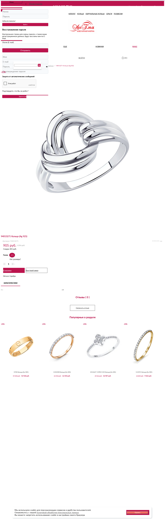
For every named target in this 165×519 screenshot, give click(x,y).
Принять (137, 512)
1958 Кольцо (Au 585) (21, 372)
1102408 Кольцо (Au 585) (62, 372)
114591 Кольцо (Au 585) (144, 372)
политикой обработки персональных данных (58, 512)
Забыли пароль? (8, 21)
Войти (25, 24)
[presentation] (2, 349)
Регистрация (35, 3)
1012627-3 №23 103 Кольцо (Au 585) (103, 372)
